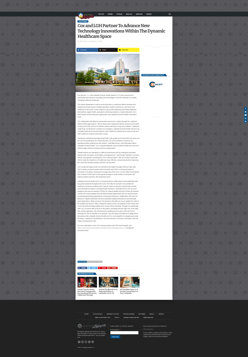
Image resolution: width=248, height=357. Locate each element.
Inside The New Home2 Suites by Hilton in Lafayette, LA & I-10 (108, 291)
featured (99, 261)
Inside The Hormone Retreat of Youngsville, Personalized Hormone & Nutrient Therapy (87, 292)
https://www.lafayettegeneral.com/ (115, 228)
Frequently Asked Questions (131, 317)
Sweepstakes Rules (148, 317)
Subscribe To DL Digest (113, 314)
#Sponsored (91, 261)
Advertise (139, 14)
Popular (119, 14)
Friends (110, 14)
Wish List (129, 14)
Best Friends (142, 314)
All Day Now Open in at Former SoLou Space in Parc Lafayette (129, 291)
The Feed (101, 14)
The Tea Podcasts (97, 314)
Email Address (115, 330)
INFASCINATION (148, 329)
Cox (88, 95)
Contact (149, 14)
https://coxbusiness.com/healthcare (90, 228)
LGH (118, 95)
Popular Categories (128, 314)
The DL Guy (83, 41)
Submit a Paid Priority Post (102, 317)
